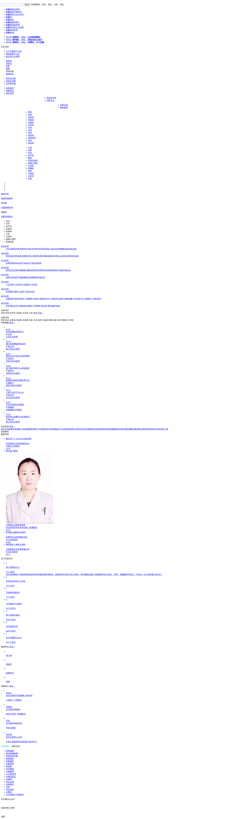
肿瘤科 (31, 168)
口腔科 (31, 166)
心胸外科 (35, 256)
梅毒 (26, 277)
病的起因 (12, 30)
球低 (10, 20)
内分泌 (9, 249)
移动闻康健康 (12, 753)
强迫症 (61, 299)
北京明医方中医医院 (15, 795)
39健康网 (10, 771)
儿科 (30, 130)
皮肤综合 (67, 270)
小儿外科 (18, 284)
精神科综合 (44, 299)
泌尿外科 (51, 256)
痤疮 (51, 270)
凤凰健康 (10, 761)
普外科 (72, 256)
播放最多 (64, 107)
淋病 (8, 277)
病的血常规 (13, 25)
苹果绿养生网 (12, 756)
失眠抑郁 (10, 299)
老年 (30, 133)
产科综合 (26, 263)
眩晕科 (29, 306)
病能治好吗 (13, 9)
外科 (30, 140)
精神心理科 (33, 163)
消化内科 (31, 249)
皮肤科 (31, 117)
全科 (30, 178)
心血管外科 (64, 256)
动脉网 (9, 779)
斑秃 (8, 270)
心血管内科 (54, 249)
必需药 (9, 792)
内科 (30, 127)
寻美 (8, 787)
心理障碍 (28, 299)
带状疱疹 (45, 270)
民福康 (9, 766)
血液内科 (69, 249)
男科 (30, 112)
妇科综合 (18, 263)
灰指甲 (34, 270)
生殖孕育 (10, 263)
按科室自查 (11, 78)
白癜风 (28, 270)
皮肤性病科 (33, 160)
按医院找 (10, 91)
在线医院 (10, 784)
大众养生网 (11, 774)
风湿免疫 (45, 249)
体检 (58, 306)
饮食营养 (22, 306)
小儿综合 (33, 284)
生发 (12, 270)
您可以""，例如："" (23, 37)
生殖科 (31, 122)
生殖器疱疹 (32, 277)
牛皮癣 (60, 270)
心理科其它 (96, 299)
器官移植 (43, 256)
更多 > (40, 313)
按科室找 (10, 93)
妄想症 (36, 299)
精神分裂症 (19, 299)
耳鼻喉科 (10, 292)
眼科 (30, 158)
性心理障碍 (86, 299)
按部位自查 (11, 81)
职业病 (44, 306)
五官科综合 (30, 292)
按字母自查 (11, 84)
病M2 (10, 32)
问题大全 (50, 100)
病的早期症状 (14, 12)
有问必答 (5, 246)
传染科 (31, 135)
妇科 (30, 115)
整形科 (31, 143)
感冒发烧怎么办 (13, 54)
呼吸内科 (24, 249)
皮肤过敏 (18, 270)
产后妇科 (33, 263)
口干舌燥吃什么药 (14, 51)
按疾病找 (10, 88)
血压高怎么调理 (13, 56)
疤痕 (39, 270)
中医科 (31, 173)
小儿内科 (10, 284)
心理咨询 (54, 299)
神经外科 (27, 256)
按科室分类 (51, 98)
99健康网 (10, 764)
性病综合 (41, 277)
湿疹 (55, 270)
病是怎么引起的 (15, 14)
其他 (75, 249)
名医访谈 (64, 105)
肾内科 (38, 249)
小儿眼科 (26, 284)
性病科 (31, 120)
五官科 (31, 125)
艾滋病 (21, 277)
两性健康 (52, 306)
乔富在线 (10, 789)
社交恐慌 (77, 299)
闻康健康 (10, 751)
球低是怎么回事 (15, 27)
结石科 (13, 256)
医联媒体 (10, 758)
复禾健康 (10, 769)
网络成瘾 (68, 299)
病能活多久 (13, 22)
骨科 (30, 171)
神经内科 (32, 138)
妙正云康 (10, 782)
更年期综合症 (12, 306)
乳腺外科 (20, 256)
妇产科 (31, 155)
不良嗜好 (37, 306)
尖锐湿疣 (14, 277)
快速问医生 (11, 777)
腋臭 (24, 270)
